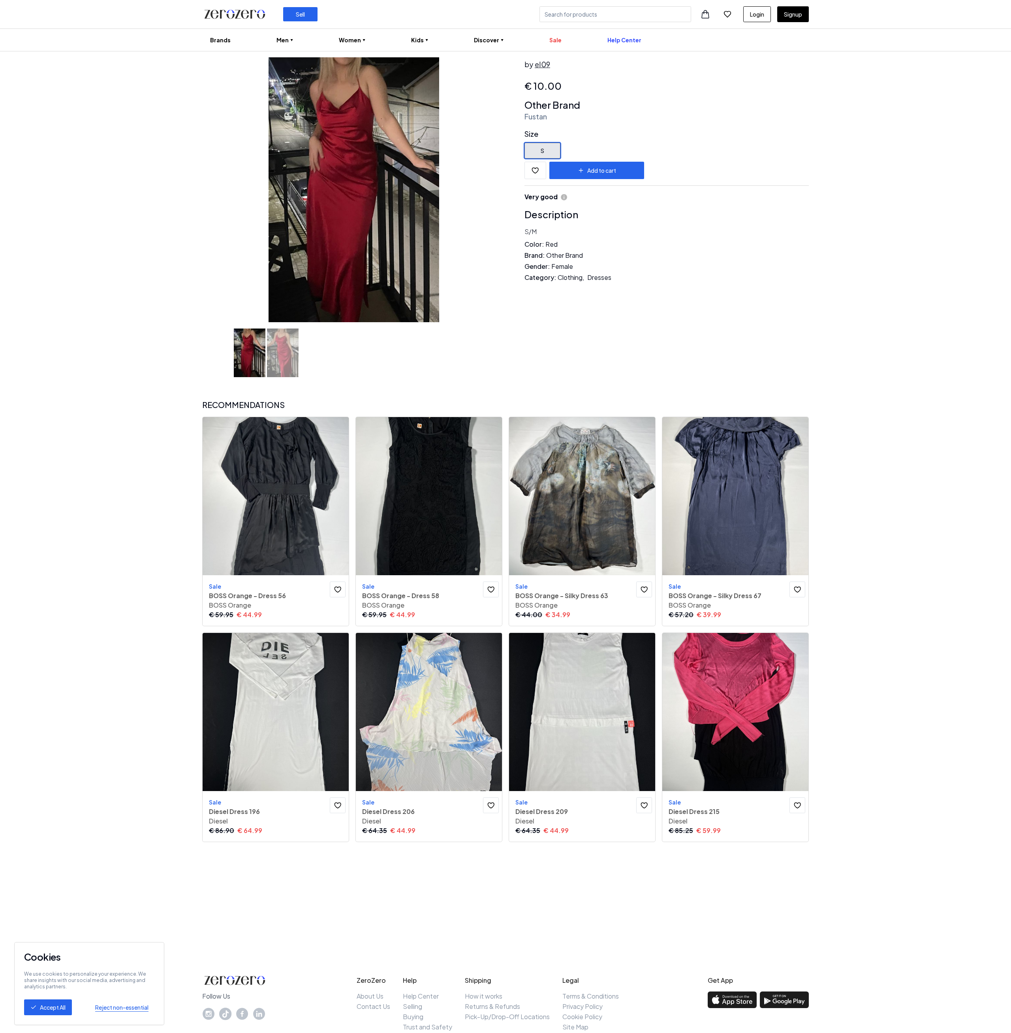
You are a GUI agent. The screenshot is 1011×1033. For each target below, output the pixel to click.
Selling (412, 1006)
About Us (370, 996)
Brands (220, 39)
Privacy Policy (582, 1006)
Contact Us (373, 1006)
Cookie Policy (582, 1016)
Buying (413, 1016)
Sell (300, 14)
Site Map (575, 1027)
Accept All (53, 1007)
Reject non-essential (121, 1007)
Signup (793, 14)
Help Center (624, 39)
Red (551, 244)
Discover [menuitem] (486, 39)
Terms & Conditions (590, 996)
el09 (542, 64)
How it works (483, 996)
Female (562, 266)
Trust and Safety (427, 1027)
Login (757, 14)
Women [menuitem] (350, 39)
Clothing (570, 277)
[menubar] (425, 40)
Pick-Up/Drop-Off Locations (507, 1016)
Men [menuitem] (282, 39)
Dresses (599, 277)
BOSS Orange (230, 605)
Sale (555, 39)
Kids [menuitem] (417, 39)
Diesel (218, 821)
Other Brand (552, 105)
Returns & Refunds (492, 1006)
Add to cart (601, 170)
